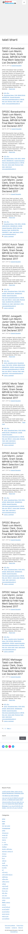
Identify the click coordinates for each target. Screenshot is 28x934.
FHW (15, 95)
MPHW (22, 99)
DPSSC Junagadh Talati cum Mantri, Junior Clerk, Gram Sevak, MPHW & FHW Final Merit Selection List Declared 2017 (14, 323)
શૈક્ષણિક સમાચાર (6, 902)
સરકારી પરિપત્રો (6, 907)
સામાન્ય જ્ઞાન (5, 916)
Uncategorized (6, 828)
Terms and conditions (10, 925)
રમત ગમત (4, 895)
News (3, 821)
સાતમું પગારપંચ (5, 914)
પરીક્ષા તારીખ (5, 879)
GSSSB (20, 226)
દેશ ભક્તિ (4, 867)
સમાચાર (4, 905)
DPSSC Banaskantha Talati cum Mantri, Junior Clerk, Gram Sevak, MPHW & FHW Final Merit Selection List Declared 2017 (14, 118)
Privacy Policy (20, 925)
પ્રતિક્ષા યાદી (5, 888)
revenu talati (11, 165)
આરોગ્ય (4, 840)
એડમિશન (4, 847)
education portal (12, 363)
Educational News (9, 95)
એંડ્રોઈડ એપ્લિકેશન (7, 849)
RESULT (10, 299)
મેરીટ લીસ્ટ (6, 93)
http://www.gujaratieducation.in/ (11, 99)
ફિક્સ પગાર (5, 891)
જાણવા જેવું (5, 865)
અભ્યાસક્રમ (5, 833)
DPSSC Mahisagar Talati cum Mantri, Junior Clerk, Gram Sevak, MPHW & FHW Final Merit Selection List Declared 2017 (14, 666)
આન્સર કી (4, 837)
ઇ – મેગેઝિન (5, 844)
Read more (12, 89)
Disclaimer (7, 927)
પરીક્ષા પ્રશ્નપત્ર (5, 881)
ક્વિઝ (3, 858)
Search (4, 735)
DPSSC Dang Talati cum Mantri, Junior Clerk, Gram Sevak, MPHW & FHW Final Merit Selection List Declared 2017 (13, 184)
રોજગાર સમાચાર (6, 898)
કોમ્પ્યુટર (4, 854)
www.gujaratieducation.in (13, 103)
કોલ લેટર (4, 856)
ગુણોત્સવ (4, 860)
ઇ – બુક (4, 842)
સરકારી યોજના (5, 911)
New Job (4, 101)
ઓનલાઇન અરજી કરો (7, 851)
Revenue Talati (12, 101)
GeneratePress (14, 931)
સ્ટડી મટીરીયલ (5, 918)
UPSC (21, 232)
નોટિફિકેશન (5, 877)
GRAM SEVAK (21, 95)
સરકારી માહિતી (5, 909)
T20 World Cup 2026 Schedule (10, 795)
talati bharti (8, 167)
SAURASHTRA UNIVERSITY (13, 301)
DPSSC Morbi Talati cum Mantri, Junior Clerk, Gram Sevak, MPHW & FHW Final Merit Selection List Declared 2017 (13, 390)
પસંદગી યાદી (5, 886)
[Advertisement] (14, 20)
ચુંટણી (3, 863)
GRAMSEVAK (5, 97)
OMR (3, 823)
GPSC (19, 158)
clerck (5, 291)
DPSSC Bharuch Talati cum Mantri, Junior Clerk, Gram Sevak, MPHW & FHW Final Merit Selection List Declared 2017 (14, 529)
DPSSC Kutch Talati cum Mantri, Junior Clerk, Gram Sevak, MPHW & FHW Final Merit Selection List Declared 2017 (13, 251)
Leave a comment (9, 236)
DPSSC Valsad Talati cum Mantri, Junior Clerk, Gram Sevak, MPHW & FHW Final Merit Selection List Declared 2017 (13, 599)
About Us (20, 927)
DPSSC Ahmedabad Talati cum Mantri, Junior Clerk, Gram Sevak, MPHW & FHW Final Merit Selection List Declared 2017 (14, 55)
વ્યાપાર (3, 900)
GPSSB (23, 224)
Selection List (5, 304)
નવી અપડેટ (5, 872)
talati (17, 101)
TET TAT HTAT (6, 826)
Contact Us (14, 927)
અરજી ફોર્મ (4, 835)
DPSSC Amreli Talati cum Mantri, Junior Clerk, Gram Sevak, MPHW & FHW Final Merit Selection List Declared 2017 (13, 460)
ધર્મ (3, 870)
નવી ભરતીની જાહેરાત (7, 874)
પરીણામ (4, 884)
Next (9, 728)
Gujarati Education (15, 97)
